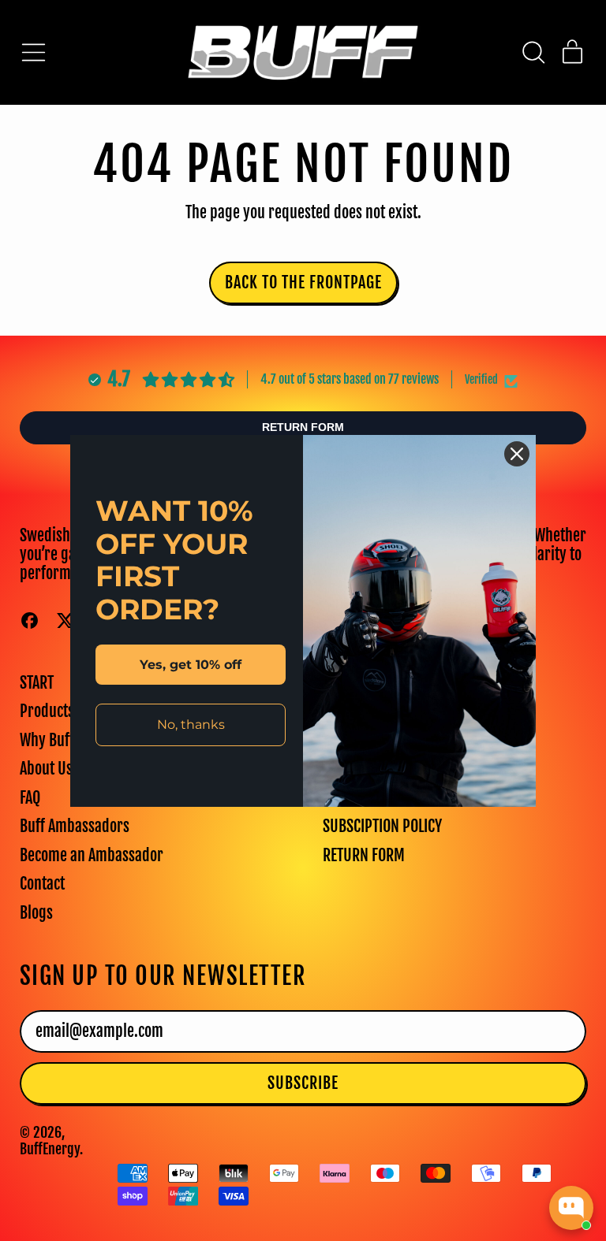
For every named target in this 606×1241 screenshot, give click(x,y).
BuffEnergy (50, 1148)
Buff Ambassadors (74, 826)
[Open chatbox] (571, 1208)
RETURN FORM (364, 855)
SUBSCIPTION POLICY (382, 826)
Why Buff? (51, 740)
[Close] (517, 454)
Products (47, 711)
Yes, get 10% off (190, 664)
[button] (533, 52)
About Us (46, 768)
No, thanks (191, 724)
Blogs (36, 913)
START (37, 683)
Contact (42, 884)
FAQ (30, 798)
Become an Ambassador (91, 855)
